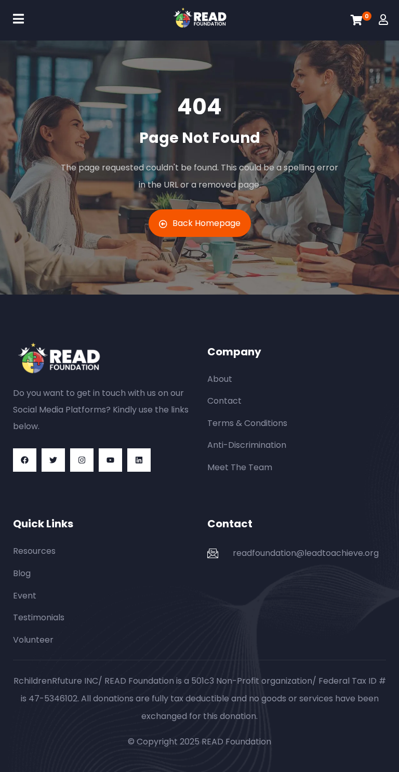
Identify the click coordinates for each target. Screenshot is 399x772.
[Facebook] (24, 460)
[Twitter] (53, 460)
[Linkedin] (139, 460)
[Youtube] (110, 460)
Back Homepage (206, 223)
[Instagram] (82, 460)
